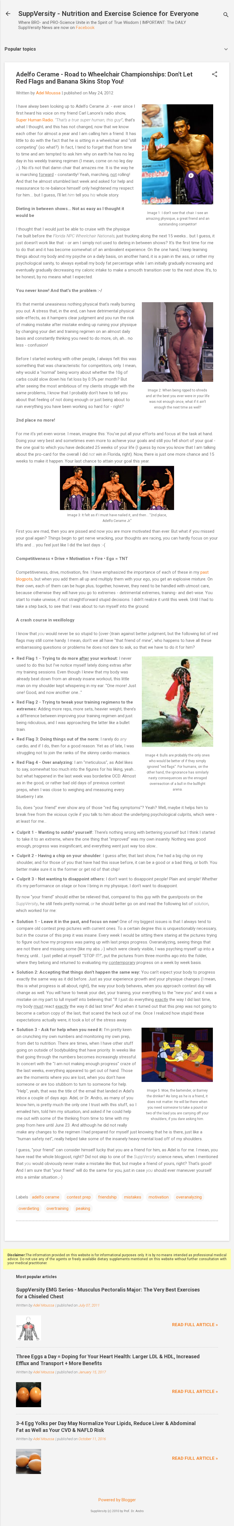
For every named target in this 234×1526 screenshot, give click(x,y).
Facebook (85, 27)
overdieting (29, 1208)
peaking (83, 1208)
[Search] (226, 15)
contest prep (79, 1197)
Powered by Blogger (117, 1499)
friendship (107, 1197)
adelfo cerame (45, 1197)
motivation (159, 1197)
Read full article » (195, 1324)
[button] (214, 75)
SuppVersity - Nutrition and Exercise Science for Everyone (108, 14)
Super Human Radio (34, 120)
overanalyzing (189, 1197)
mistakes (132, 1197)
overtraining (57, 1208)
